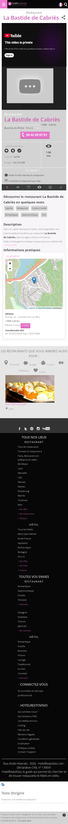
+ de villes (23, 509)
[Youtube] (46, 429)
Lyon (20, 468)
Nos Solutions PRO (27, 716)
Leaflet (31, 307)
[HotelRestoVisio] (17, 4)
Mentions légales (26, 734)
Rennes (21, 482)
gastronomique (26, 590)
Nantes (21, 486)
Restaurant (22, 208)
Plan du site (24, 729)
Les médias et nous (27, 720)
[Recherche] (65, 5)
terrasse (22, 599)
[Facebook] (19, 429)
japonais (22, 626)
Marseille (22, 472)
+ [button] (10, 263)
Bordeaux (23, 463)
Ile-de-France (24, 538)
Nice (20, 504)
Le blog (21, 725)
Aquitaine (23, 543)
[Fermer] (64, 815)
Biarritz (21, 495)
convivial (22, 673)
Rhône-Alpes (24, 547)
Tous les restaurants (28, 446)
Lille (20, 477)
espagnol (22, 612)
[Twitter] (26, 429)
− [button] (10, 269)
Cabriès (52, 124)
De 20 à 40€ (19, 162)
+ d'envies (23, 604)
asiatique (22, 616)
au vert (21, 668)
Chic (44, 214)
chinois (21, 621)
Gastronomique (30, 214)
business (22, 650)
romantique (24, 586)
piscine (21, 655)
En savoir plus (24, 820)
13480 (44, 124)
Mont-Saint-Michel (27, 534)
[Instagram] (38, 429)
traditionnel (24, 664)
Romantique (11, 214)
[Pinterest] (32, 429)
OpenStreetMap (44, 307)
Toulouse (22, 500)
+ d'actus (22, 518)
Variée (16, 156)
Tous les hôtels (25, 529)
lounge (22, 659)
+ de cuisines (24, 630)
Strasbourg (23, 491)
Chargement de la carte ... (33, 284)
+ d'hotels (23, 565)
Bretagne (22, 552)
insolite (21, 595)
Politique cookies (26, 748)
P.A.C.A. (29, 128)
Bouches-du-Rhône (14, 128)
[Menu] (3, 4)
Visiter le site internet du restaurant (26, 175)
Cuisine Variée (39, 208)
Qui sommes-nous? (27, 711)
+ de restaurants (26, 513)
